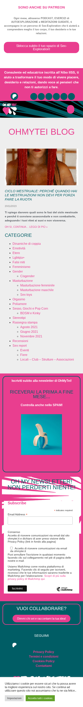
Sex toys (26, 294)
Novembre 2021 (31, 336)
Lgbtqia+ (19, 257)
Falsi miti (19, 262)
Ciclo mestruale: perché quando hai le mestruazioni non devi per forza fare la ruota (41, 195)
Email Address (17, 514)
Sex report (20, 345)
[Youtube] (33, 96)
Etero (16, 253)
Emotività (19, 248)
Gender (18, 271)
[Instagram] (48, 96)
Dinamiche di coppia (27, 243)
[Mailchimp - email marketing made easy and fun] (64, 592)
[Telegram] (41, 96)
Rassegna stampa (25, 322)
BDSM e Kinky (30, 313)
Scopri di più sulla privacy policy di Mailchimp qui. (37, 577)
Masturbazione (23, 280)
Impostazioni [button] (14, 698)
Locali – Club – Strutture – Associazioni (47, 359)
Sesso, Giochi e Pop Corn (30, 308)
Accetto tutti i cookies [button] (40, 698)
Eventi (24, 350)
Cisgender (27, 276)
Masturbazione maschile (37, 290)
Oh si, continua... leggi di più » (26, 226)
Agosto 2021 (29, 327)
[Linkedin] (71, 96)
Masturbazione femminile (37, 285)
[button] (70, 109)
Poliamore (20, 304)
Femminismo (21, 266)
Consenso (14, 532)
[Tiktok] (63, 96)
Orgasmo (19, 299)
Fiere (23, 354)
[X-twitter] (56, 96)
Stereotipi (19, 317)
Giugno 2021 (29, 331)
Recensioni (20, 341)
